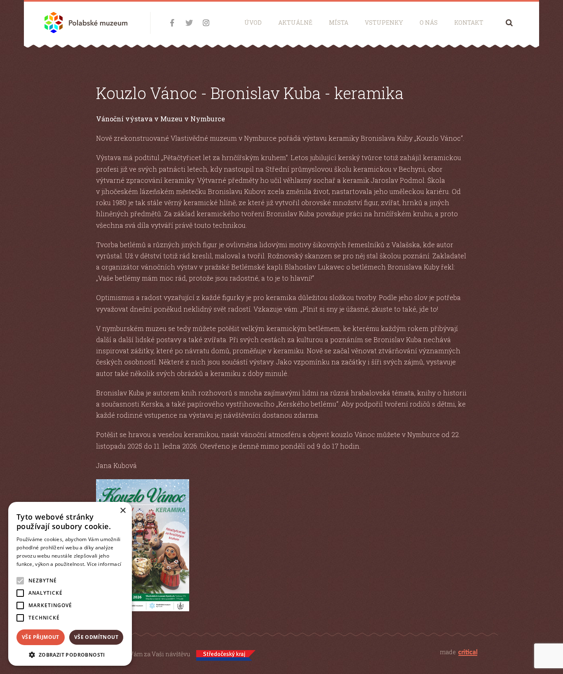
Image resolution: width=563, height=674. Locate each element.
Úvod (253, 22)
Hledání (509, 22)
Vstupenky (384, 22)
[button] (70, 653)
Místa (338, 22)
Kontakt (468, 22)
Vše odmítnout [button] (96, 637)
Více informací (104, 564)
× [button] (123, 511)
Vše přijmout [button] (40, 637)
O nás (429, 22)
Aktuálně (295, 22)
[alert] (70, 584)
